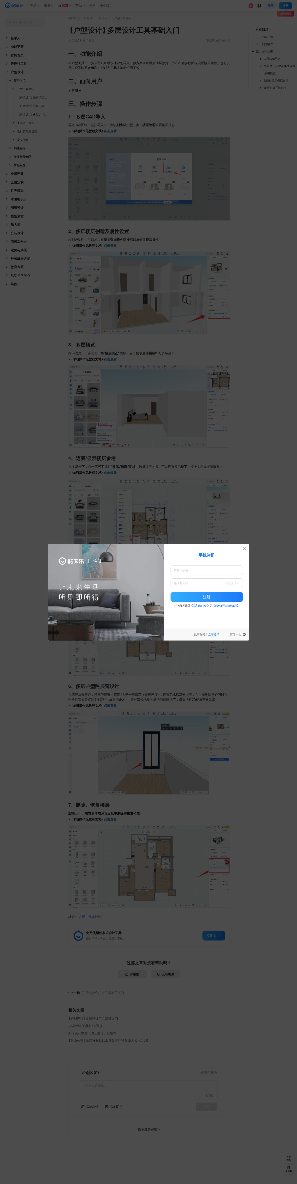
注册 (206, 597)
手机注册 (207, 555)
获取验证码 (232, 583)
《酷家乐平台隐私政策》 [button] (226, 605)
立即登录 (213, 634)
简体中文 (235, 634)
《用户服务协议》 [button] (200, 605)
